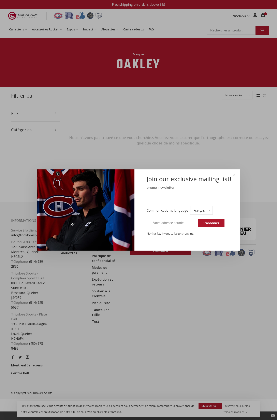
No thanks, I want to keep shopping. (170, 233)
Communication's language (167, 210)
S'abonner (211, 223)
